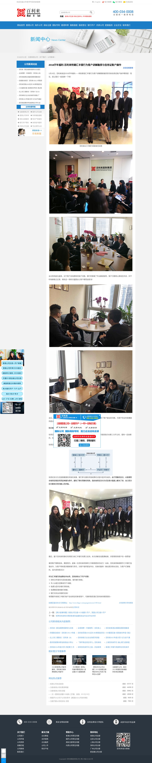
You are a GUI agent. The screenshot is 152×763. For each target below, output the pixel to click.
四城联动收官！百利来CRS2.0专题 (62, 633)
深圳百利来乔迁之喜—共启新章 (89, 647)
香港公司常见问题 (72, 736)
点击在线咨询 (128, 68)
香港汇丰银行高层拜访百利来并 (117, 647)
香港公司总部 (95, 736)
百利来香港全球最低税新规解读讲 (29, 77)
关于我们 (42, 57)
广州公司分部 (95, 749)
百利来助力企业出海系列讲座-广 (29, 95)
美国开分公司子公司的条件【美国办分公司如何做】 (69, 698)
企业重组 (45, 736)
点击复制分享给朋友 (126, 603)
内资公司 (100, 25)
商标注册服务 (24, 119)
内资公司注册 (24, 126)
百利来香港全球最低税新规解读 (117, 628)
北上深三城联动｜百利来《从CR (29, 92)
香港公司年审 (24, 115)
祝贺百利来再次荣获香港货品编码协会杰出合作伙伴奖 (76, 616)
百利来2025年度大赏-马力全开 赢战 (30, 99)
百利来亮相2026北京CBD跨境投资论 (30, 84)
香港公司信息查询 (56, 684)
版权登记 (82, 25)
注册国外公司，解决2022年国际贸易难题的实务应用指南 (119, 669)
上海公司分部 (95, 742)
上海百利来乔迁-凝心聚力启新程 (118, 642)
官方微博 (108, 2)
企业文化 (117, 25)
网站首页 (21, 25)
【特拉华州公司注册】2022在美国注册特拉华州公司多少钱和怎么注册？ (99, 670)
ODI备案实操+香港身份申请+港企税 (30, 88)
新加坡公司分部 (96, 752)
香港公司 (30, 25)
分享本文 (76, 607)
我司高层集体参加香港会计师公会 (29, 103)
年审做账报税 (87, 16)
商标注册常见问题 (72, 742)
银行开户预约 (24, 122)
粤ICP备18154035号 (87, 759)
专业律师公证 (37, 126)
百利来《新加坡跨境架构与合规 (61, 628)
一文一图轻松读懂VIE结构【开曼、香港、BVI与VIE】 (70, 694)
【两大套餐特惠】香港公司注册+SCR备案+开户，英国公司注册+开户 (81, 612)
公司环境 (20, 739)
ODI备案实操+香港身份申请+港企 (118, 633)
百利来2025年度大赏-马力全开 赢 (118, 637)
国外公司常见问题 (72, 739)
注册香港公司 (33, 57)
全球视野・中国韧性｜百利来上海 (29, 73)
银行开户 (91, 25)
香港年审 (65, 25)
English (97, 2)
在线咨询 (129, 2)
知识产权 (45, 749)
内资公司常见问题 (72, 745)
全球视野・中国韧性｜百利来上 (89, 628)
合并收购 (45, 739)
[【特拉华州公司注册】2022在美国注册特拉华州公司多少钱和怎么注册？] (99, 660)
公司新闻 (51, 57)
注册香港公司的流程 (57, 691)
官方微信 (118, 2)
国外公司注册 (37, 112)
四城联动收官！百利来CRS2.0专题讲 (30, 81)
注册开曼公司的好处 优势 (59, 701)
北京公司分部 (95, 739)
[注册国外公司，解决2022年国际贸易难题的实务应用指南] (119, 660)
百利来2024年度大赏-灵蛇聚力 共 (62, 647)
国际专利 (56, 25)
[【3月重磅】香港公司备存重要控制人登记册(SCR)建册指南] (79, 660)
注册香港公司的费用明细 (59, 687)
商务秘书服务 (37, 122)
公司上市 (45, 745)
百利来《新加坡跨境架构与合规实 (29, 69)
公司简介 (20, 736)
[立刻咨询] (77, 431)
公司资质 (20, 742)
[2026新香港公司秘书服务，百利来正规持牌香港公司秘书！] (59, 660)
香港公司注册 (69, 16)
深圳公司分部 (95, 745)
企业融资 (45, 742)
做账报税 (74, 25)
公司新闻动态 (30, 64)
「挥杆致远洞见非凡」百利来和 (89, 642)
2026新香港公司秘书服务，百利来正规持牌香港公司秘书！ (59, 669)
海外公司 (38, 25)
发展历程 (20, 745)
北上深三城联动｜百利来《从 (60, 637)
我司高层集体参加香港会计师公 (61, 642)
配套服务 (109, 25)
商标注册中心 (78, 16)
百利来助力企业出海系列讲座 (88, 637)
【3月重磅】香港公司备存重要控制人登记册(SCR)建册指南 (79, 669)
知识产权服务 (37, 119)
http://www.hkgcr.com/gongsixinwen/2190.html (85, 603)
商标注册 (47, 25)
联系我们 (126, 25)
